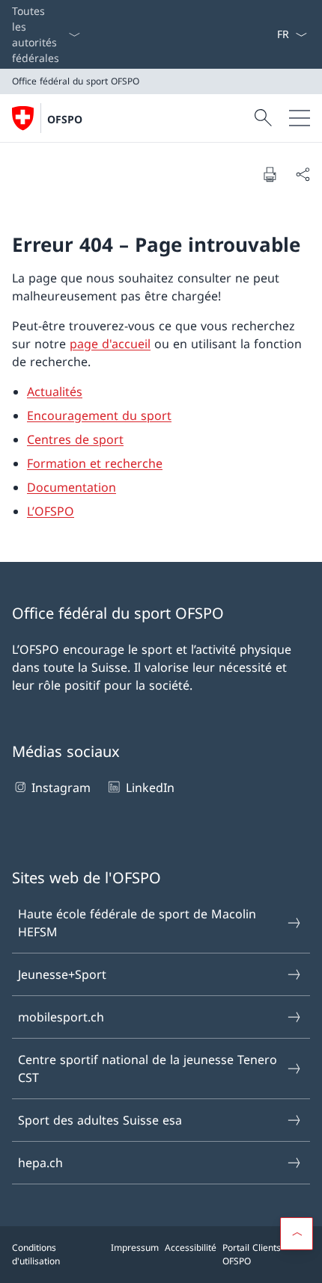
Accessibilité (190, 1247)
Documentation (71, 487)
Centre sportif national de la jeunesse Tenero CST (147, 1068)
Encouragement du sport (99, 415)
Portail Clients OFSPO (251, 1254)
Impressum (135, 1247)
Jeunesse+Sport (62, 974)
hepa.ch (40, 1162)
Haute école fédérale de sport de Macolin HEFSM (137, 923)
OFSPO (64, 119)
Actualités (54, 391)
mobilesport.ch (61, 1017)
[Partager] (302, 174)
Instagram (61, 787)
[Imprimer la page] (269, 174)
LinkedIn (150, 787)
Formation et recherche (94, 463)
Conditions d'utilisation (36, 1254)
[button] (296, 1233)
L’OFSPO (50, 511)
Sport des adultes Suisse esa (100, 1120)
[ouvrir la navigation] (299, 118)
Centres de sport (75, 439)
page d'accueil (110, 344)
